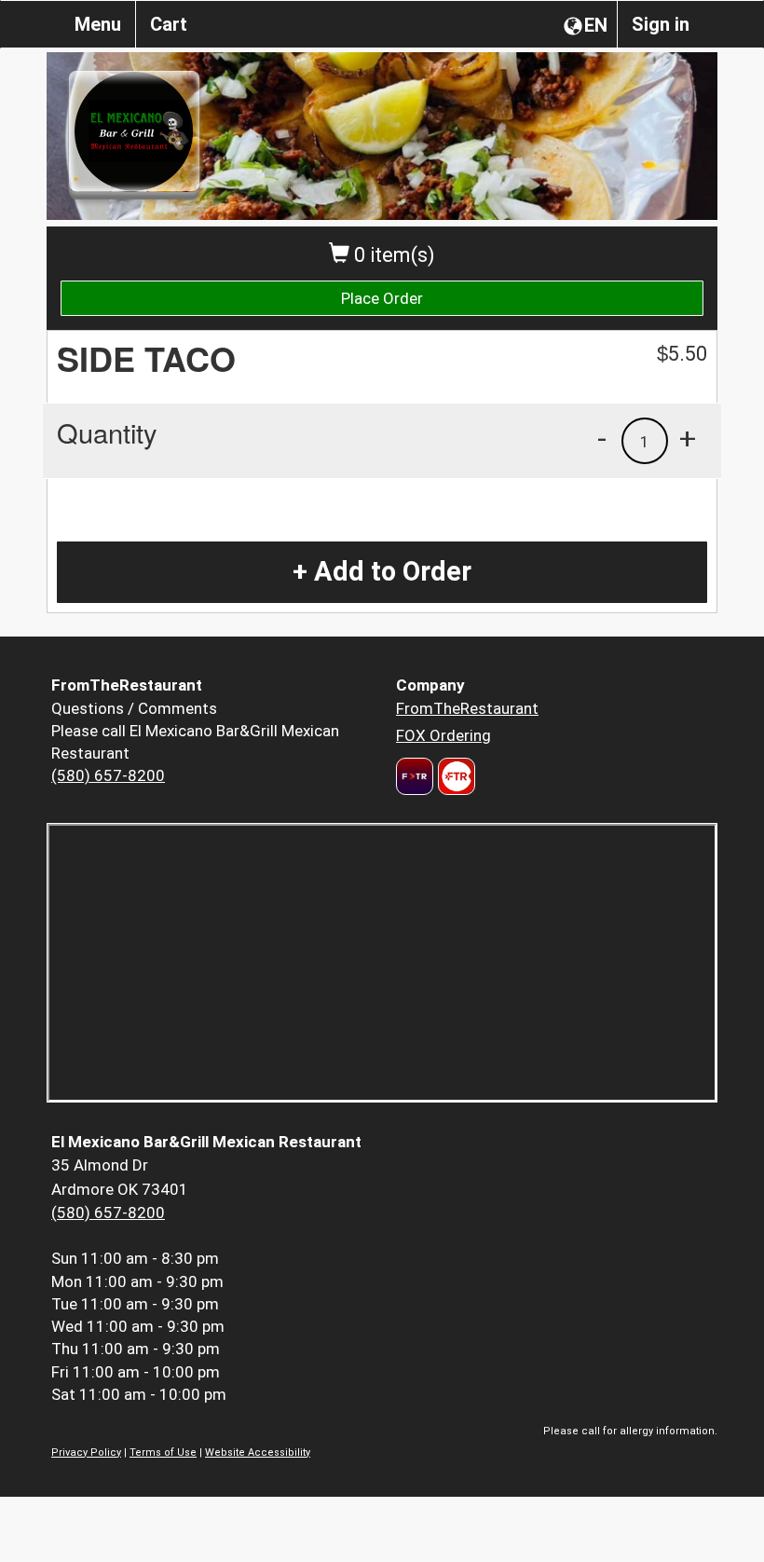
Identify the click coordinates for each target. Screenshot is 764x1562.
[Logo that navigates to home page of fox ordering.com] (454, 776)
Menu (98, 24)
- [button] (602, 438)
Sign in (660, 24)
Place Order (382, 298)
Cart (168, 24)
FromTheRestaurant (467, 708)
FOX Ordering (443, 735)
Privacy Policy (86, 1452)
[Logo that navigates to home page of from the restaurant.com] (414, 776)
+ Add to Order (382, 571)
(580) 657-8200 (108, 775)
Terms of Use (163, 1452)
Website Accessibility (257, 1452)
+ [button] (687, 438)
